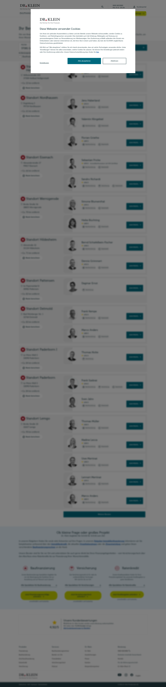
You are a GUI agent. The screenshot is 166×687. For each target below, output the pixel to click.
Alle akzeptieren (84, 61)
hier (97, 52)
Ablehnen (114, 61)
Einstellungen (44, 63)
